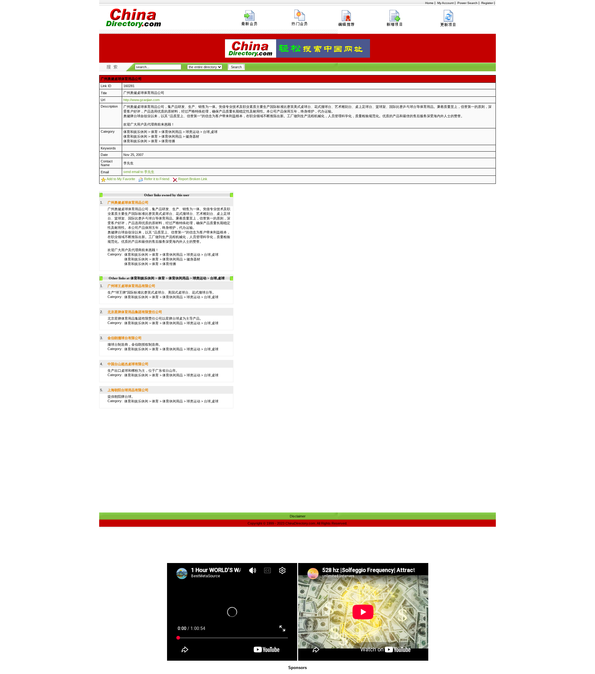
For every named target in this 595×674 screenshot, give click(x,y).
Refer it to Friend (156, 179)
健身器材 (192, 136)
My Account (445, 3)
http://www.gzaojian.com (141, 100)
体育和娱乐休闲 (135, 132)
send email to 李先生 (138, 172)
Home (429, 3)
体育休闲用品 (171, 132)
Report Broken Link (192, 179)
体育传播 (168, 141)
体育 (154, 132)
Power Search (467, 3)
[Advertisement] (297, 466)
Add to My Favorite (121, 179)
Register (487, 3)
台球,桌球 (210, 132)
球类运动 (192, 132)
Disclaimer (298, 516)
